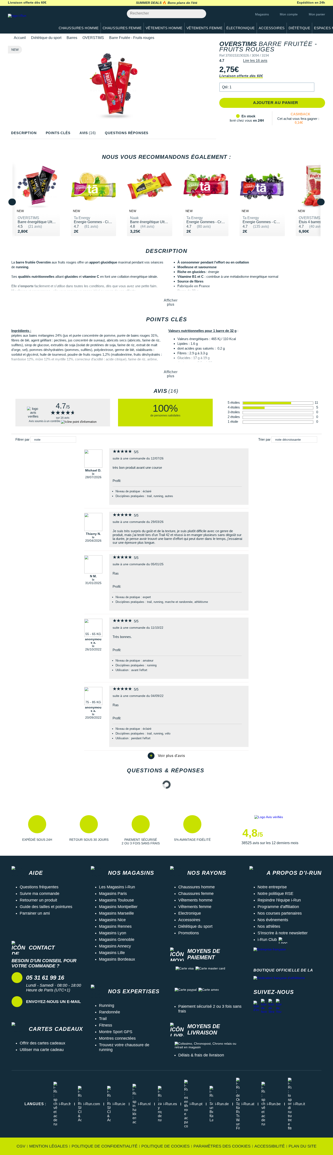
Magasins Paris (113, 893)
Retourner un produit (38, 900)
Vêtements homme (195, 900)
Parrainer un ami (35, 913)
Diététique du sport (46, 38)
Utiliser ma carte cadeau (42, 1049)
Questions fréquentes (39, 887)
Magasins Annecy (115, 946)
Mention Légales (48, 1146)
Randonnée (109, 1012)
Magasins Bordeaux (117, 959)
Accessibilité (269, 1146)
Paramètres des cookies (222, 1146)
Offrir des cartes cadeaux (42, 1043)
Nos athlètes (269, 926)
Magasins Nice (112, 920)
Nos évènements (273, 920)
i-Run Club (267, 939)
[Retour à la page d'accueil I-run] (29, 21)
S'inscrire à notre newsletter (283, 933)
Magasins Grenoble (116, 939)
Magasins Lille (112, 952)
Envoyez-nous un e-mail (53, 1001)
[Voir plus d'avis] (166, 756)
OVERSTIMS (93, 38)
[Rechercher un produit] (200, 14)
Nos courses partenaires (280, 913)
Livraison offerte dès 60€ (241, 76)
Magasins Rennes (115, 926)
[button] (266, 87)
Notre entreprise (272, 887)
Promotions (188, 933)
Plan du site (302, 1146)
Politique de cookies (165, 1146)
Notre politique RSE (275, 893)
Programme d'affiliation (278, 906)
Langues (35, 1104)
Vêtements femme (194, 906)
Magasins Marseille (116, 913)
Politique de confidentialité (105, 1146)
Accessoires (189, 920)
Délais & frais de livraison (201, 1055)
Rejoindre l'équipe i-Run (279, 900)
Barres (72, 38)
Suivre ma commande (39, 893)
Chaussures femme (196, 893)
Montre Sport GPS (115, 1031)
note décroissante (288, 439)
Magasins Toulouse (116, 900)
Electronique (189, 913)
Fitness (105, 1025)
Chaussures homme (196, 887)
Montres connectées (117, 1038)
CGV (21, 1146)
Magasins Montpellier (118, 906)
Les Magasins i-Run (117, 887)
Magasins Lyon (112, 933)
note (37, 439)
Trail (103, 1018)
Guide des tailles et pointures (46, 906)
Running (106, 1005)
